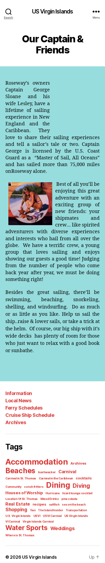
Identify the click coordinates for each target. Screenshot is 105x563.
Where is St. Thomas (19, 535)
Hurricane (53, 493)
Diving (81, 485)
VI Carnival (12, 521)
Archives (15, 422)
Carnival (67, 471)
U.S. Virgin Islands (18, 516)
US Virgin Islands (52, 11)
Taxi (33, 510)
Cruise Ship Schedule (29, 415)
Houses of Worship (24, 492)
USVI (36, 516)
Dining (58, 485)
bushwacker (47, 472)
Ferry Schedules (24, 408)
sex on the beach (74, 504)
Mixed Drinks (49, 499)
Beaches (20, 470)
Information (18, 393)
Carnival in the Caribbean (56, 478)
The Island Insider (50, 510)
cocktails (84, 478)
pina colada (69, 499)
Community (13, 487)
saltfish (54, 504)
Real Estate (17, 504)
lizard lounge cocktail (77, 493)
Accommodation (36, 461)
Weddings (62, 528)
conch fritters (33, 487)
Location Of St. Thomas (21, 499)
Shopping (16, 509)
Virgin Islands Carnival (38, 521)
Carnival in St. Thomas (20, 478)
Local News (18, 400)
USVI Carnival (52, 516)
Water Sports (26, 528)
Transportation (76, 510)
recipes (39, 504)
